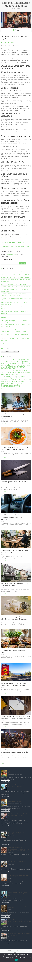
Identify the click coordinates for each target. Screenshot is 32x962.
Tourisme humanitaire (18, 383)
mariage (10, 378)
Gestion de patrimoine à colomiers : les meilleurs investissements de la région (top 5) (18, 893)
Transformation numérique (10, 387)
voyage (6, 388)
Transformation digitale (10, 385)
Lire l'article (4, 424)
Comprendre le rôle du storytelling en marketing (13, 284)
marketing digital (17, 378)
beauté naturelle (5, 363)
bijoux (22, 365)
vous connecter (11, 254)
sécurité (29, 381)
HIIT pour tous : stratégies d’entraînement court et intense (16, 343)
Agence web (3, 359)
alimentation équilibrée (19, 359)
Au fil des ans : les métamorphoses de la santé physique (15, 329)
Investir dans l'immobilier (9, 374)
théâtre (11, 383)
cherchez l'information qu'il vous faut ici (16, 4)
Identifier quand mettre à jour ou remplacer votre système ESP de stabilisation (12, 517)
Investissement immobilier (12, 376)
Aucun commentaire (19, 774)
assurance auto (22, 361)
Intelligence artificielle (24, 372)
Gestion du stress (21, 370)
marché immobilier (4, 378)
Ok (16, 959)
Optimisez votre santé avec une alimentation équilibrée (15, 277)
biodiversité (27, 365)
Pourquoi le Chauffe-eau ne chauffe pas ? (11, 238)
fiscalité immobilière (19, 369)
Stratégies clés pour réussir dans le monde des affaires (15, 286)
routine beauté (14, 380)
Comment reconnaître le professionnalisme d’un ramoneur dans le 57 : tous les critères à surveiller (19, 849)
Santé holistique (25, 380)
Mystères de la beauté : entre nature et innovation (14, 272)
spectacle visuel (5, 381)
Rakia (4, 42)
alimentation (8, 359)
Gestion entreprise (4, 372)
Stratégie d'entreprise (18, 381)
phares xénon (4, 379)
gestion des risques (8, 371)
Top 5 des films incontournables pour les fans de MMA (15, 331)
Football (25, 369)
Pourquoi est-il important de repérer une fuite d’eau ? (16, 246)
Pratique (12, 42)
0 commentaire (17, 45)
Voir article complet (5, 781)
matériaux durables (25, 378)
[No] (30, 957)
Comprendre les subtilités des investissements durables (15, 274)
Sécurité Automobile (4, 383)
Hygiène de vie (13, 372)
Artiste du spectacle (11, 361)
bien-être (11, 363)
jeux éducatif (25, 376)
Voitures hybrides (23, 387)
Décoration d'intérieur (16, 367)
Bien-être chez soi (16, 365)
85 (4, 763)
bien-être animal (17, 363)
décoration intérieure (8, 369)
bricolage (3, 367)
